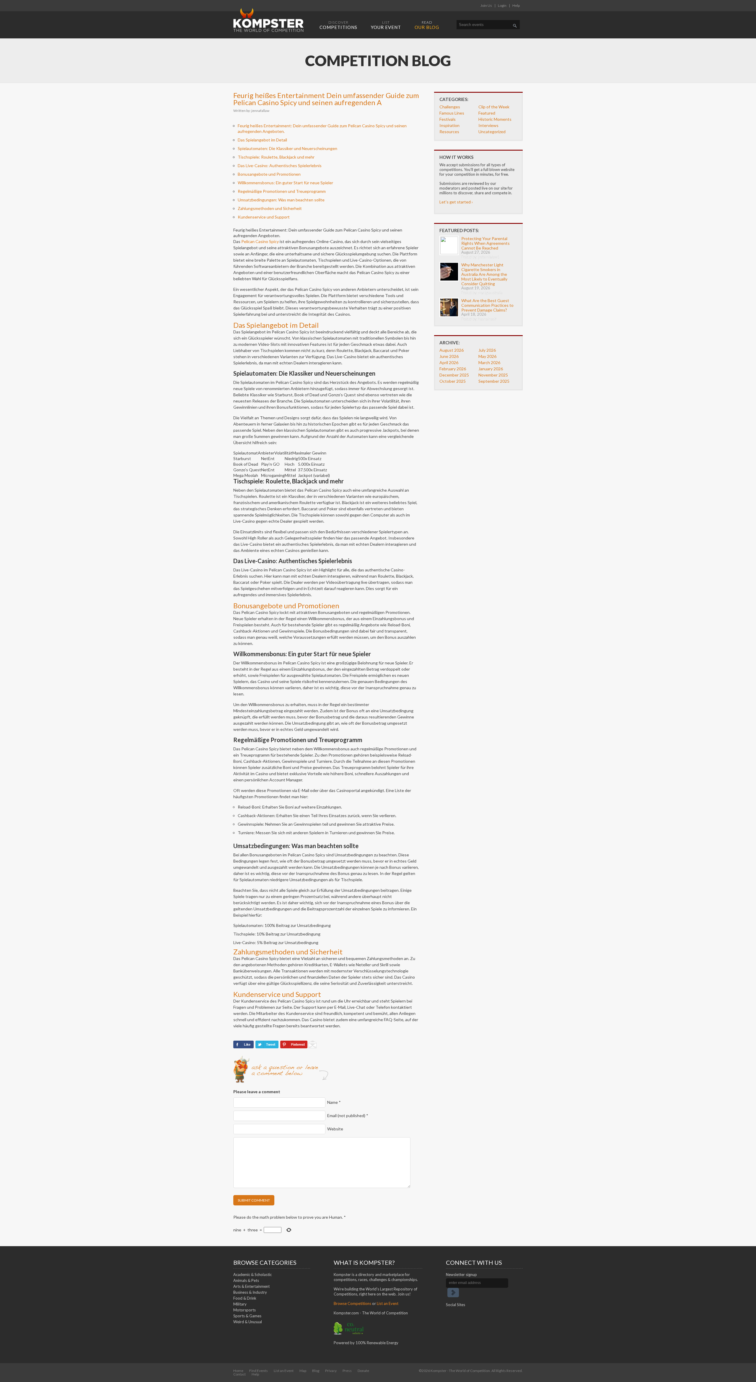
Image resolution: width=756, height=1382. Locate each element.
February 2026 (452, 368)
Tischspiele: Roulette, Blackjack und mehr (276, 156)
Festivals (447, 119)
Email (347, 1115)
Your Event (386, 25)
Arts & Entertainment (251, 1286)
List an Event (387, 1303)
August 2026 (451, 350)
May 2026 (487, 356)
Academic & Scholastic (252, 1274)
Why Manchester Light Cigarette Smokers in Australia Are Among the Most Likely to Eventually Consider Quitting (484, 274)
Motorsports (244, 1310)
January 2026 (490, 368)
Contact (239, 1374)
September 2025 (493, 381)
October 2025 (452, 381)
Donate (363, 1370)
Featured (486, 112)
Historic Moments (494, 119)
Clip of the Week (493, 106)
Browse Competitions (352, 1303)
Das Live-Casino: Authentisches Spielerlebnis (280, 165)
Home (238, 1370)
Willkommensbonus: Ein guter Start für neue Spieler (285, 182)
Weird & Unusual (247, 1321)
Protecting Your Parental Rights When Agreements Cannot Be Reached (485, 243)
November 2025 (493, 374)
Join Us (486, 5)
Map (302, 1370)
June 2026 (449, 356)
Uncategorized (492, 131)
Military (240, 1304)
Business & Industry (250, 1292)
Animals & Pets (246, 1280)
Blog (315, 1370)
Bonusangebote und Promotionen (269, 174)
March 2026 (489, 362)
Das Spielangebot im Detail (262, 139)
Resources (449, 131)
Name (334, 1102)
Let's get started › (456, 201)
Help (516, 5)
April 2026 (448, 362)
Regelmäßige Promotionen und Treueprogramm (282, 191)
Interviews (488, 125)
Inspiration (449, 125)
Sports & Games (247, 1315)
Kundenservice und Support (264, 216)
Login (502, 5)
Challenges (449, 106)
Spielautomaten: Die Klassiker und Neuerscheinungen (287, 148)
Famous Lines (451, 112)
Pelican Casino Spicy (260, 241)
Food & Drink (244, 1298)
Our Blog (427, 25)
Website (335, 1128)
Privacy (331, 1370)
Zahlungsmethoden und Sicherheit (270, 208)
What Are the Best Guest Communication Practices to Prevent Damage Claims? (487, 305)
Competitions (338, 25)
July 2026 (487, 350)
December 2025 (454, 374)
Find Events (258, 1370)
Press (347, 1370)
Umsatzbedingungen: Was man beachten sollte (281, 199)
